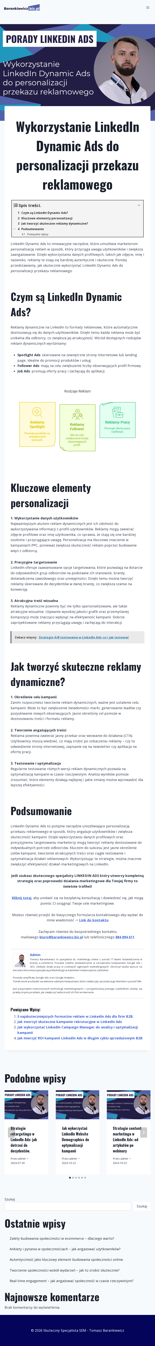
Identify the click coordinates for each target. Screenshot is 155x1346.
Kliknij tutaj (21, 898)
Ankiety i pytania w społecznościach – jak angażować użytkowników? (65, 1249)
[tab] (70, 1178)
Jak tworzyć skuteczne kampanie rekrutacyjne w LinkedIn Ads (69, 1021)
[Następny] (143, 1132)
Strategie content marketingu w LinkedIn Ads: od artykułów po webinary (127, 1139)
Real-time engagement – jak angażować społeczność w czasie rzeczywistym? (71, 1281)
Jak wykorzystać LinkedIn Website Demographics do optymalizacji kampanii (75, 1139)
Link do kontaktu (93, 920)
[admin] (21, 960)
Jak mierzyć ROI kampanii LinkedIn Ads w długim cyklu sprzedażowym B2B (80, 1038)
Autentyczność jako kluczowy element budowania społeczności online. (67, 1259)
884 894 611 (124, 937)
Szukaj (10, 1199)
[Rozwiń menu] (147, 7)
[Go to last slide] (11, 1132)
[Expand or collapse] (139, 205)
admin (35, 954)
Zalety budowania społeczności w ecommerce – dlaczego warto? (62, 1238)
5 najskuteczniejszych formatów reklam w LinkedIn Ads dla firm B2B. (75, 1016)
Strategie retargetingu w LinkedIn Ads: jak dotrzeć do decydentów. (24, 1139)
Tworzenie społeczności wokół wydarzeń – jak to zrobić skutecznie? (64, 1270)
